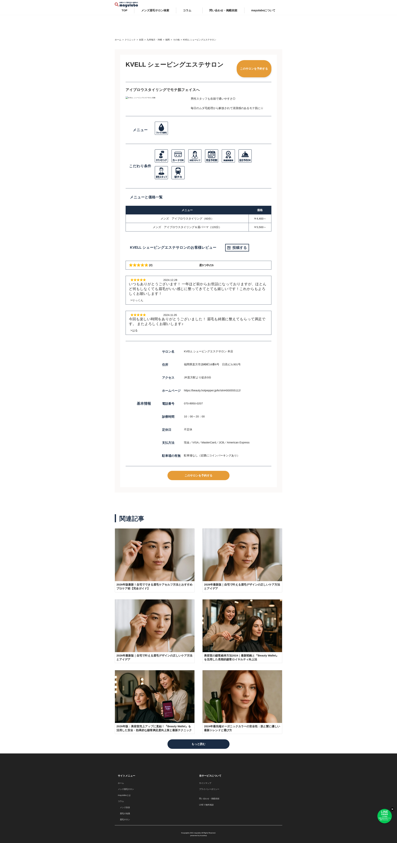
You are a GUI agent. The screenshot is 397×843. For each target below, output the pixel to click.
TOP (124, 10)
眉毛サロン (124, 819)
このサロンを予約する (254, 68)
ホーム (121, 783)
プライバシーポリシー (209, 789)
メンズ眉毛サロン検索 (155, 10)
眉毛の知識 (124, 813)
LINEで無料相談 (206, 805)
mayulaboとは (124, 795)
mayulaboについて (263, 10)
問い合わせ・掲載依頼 (223, 10)
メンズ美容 (124, 807)
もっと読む (198, 744)
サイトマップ (205, 783)
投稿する (239, 248)
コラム (187, 10)
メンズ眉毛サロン (126, 789)
